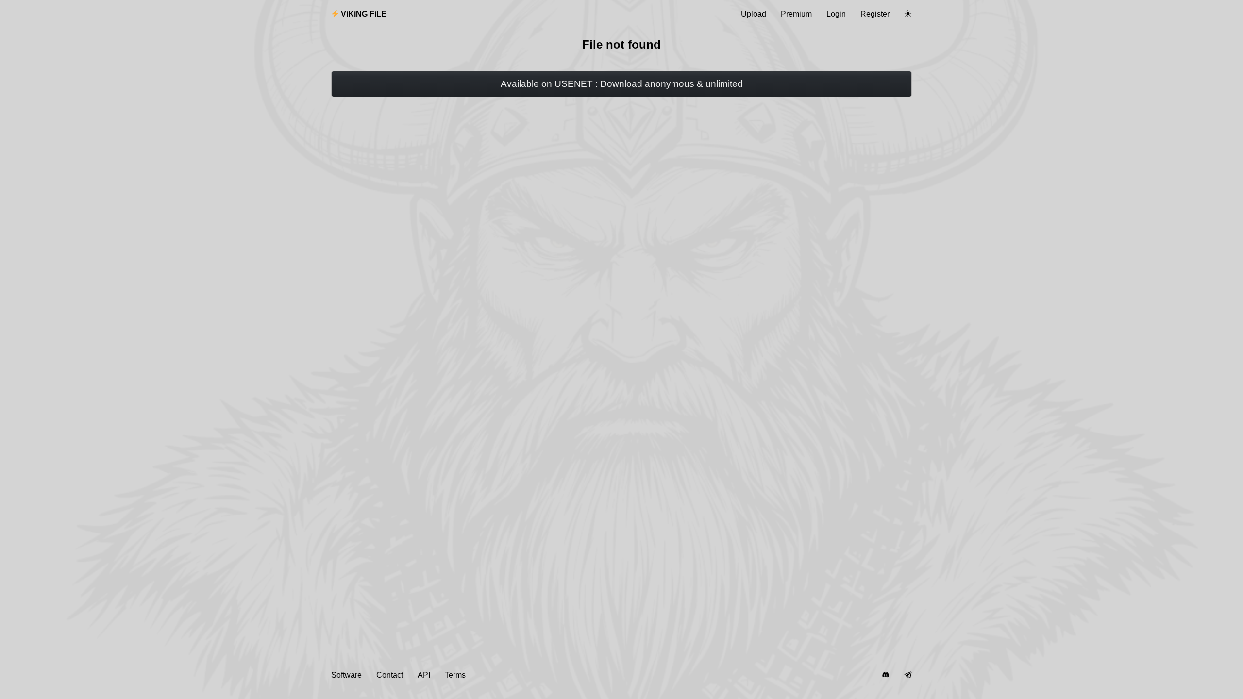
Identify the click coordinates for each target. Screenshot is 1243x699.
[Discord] (886, 675)
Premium (796, 14)
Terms (455, 675)
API (424, 675)
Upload (753, 14)
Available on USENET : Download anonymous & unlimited (622, 84)
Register (875, 14)
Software (346, 675)
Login (836, 14)
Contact (389, 675)
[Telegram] (908, 675)
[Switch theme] (908, 14)
